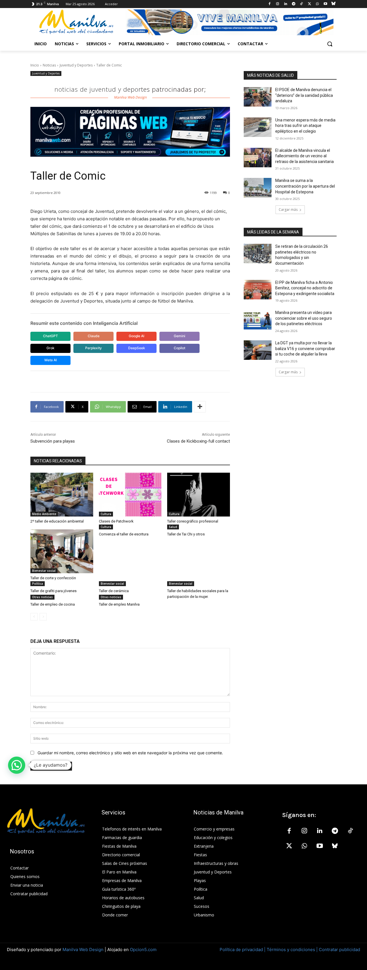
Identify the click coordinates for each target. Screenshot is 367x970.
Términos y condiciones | (292, 949)
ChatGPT (50, 336)
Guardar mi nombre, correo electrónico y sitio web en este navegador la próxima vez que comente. (130, 752)
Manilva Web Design (83, 949)
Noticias (49, 65)
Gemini (179, 336)
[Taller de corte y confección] (61, 551)
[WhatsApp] (317, 4)
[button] (330, 44)
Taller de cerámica (114, 591)
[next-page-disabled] (43, 617)
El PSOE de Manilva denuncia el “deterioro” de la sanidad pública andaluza (304, 95)
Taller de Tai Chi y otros (186, 534)
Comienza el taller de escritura (124, 534)
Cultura (106, 514)
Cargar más (288, 209)
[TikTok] (301, 4)
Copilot (179, 348)
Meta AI (50, 360)
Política (37, 584)
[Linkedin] (285, 4)
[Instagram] (277, 4)
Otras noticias (42, 597)
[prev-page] (34, 617)
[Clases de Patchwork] (130, 495)
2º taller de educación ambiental (57, 521)
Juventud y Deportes (76, 65)
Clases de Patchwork (116, 521)
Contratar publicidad (339, 949)
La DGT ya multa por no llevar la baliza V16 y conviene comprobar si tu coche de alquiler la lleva (305, 348)
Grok (50, 348)
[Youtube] (325, 4)
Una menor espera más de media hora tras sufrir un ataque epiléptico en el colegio (305, 125)
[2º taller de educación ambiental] (61, 495)
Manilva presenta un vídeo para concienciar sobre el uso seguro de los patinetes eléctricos (303, 318)
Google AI (136, 336)
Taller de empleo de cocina (52, 604)
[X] (309, 4)
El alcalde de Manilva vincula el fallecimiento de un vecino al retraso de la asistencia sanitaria (304, 156)
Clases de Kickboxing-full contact (198, 441)
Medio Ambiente (44, 514)
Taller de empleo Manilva (119, 604)
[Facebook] (269, 4)
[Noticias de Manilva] (76, 21)
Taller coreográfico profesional (192, 521)
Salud (173, 527)
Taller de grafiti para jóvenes (53, 591)
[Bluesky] (333, 4)
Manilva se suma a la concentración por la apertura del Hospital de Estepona (305, 186)
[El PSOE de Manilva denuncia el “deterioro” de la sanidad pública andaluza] (258, 97)
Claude (93, 336)
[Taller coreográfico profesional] (198, 495)
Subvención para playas (52, 441)
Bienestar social (44, 571)
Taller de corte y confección (53, 578)
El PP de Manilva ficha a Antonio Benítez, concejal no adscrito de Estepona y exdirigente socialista (304, 288)
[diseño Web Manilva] (130, 132)
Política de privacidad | (243, 949)
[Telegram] (293, 4)
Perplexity (93, 348)
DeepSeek (136, 348)
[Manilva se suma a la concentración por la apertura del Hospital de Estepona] (258, 187)
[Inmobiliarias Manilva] (229, 22)
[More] (200, 407)
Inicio (34, 65)
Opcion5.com (143, 949)
